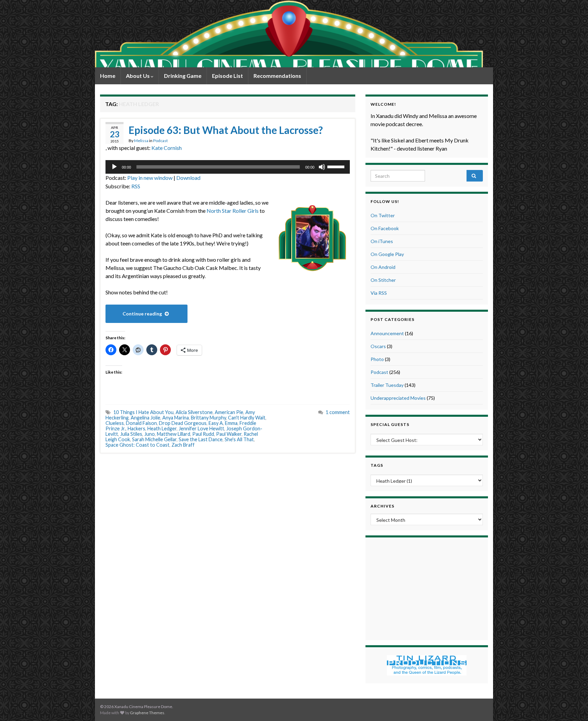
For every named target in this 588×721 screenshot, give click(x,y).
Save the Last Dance (201, 439)
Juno (149, 434)
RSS (135, 186)
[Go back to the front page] (289, 33)
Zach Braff (183, 445)
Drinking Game (182, 75)
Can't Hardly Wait (246, 417)
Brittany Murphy (208, 417)
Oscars (378, 346)
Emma (231, 423)
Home (107, 75)
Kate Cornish (166, 147)
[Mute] (321, 167)
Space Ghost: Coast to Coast (137, 445)
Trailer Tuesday (387, 385)
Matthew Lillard (173, 434)
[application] (227, 167)
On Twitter (383, 215)
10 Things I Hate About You (143, 412)
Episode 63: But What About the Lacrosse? (226, 130)
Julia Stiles (131, 434)
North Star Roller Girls (233, 210)
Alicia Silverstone (194, 412)
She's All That (239, 439)
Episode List (227, 75)
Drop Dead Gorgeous (183, 423)
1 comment (338, 412)
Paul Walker (229, 434)
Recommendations (277, 75)
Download (188, 177)
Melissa (141, 140)
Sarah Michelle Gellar (154, 439)
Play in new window (150, 177)
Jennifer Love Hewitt (201, 428)
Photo (377, 359)
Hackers (136, 428)
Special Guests (390, 424)
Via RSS (379, 293)
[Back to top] (572, 705)
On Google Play (387, 254)
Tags (377, 465)
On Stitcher (383, 280)
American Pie (229, 412)
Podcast (160, 140)
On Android (383, 267)
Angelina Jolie (145, 417)
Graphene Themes (147, 712)
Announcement (387, 333)
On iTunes (382, 241)
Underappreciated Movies (398, 398)
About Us (138, 75)
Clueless (114, 423)
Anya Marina (175, 417)
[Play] (114, 167)
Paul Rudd (203, 434)
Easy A (216, 423)
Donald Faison (141, 423)
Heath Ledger (162, 428)
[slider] (336, 166)
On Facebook (385, 228)
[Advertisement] (426, 587)
